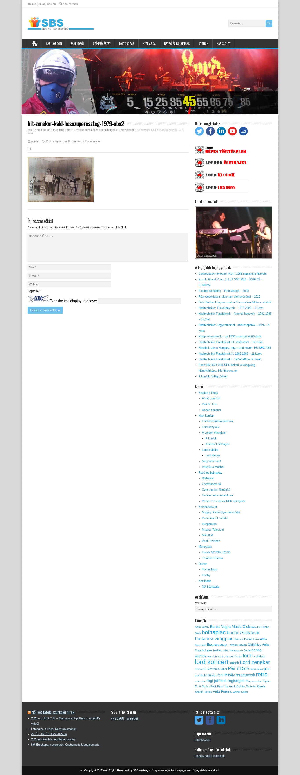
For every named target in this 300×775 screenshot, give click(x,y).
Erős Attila (260, 639)
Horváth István (215, 656)
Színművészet (102, 43)
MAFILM (207, 535)
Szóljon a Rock (208, 392)
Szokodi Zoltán (234, 686)
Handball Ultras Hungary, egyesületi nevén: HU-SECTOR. (235, 347)
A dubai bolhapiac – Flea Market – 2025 (224, 290)
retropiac (200, 681)
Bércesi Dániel (243, 639)
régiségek (236, 681)
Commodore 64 (211, 484)
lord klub (258, 656)
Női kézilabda (210, 586)
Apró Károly (202, 627)
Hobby (206, 575)
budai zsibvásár (243, 632)
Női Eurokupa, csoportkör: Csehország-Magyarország (65, 744)
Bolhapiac (208, 478)
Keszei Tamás (233, 656)
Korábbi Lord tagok (218, 444)
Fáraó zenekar (211, 398)
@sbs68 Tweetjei (124, 718)
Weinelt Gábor (240, 692)
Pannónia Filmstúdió (215, 518)
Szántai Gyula (255, 686)
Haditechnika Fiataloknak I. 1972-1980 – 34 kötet (230, 359)
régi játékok (216, 681)
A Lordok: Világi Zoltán (213, 376)
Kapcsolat (224, 43)
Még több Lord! (211, 461)
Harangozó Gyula (240, 650)
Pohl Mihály (225, 675)
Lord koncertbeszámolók (217, 421)
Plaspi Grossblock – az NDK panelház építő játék (230, 336)
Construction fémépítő (216, 489)
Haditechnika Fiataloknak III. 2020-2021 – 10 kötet (231, 342)
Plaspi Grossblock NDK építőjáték (224, 501)
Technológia (209, 569)
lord (247, 656)
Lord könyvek (210, 427)
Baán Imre (256, 627)
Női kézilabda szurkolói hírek (53, 712)
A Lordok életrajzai (214, 432)
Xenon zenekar (211, 410)
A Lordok (211, 438)
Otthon (203, 43)
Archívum (201, 602)
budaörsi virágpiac (214, 638)
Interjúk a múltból (213, 467)
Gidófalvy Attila (258, 645)
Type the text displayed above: (73, 301)
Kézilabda (149, 43)
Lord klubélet (210, 449)
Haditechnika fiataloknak (217, 495)
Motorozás (126, 43)
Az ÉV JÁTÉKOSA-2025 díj (49, 734)
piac (267, 668)
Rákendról (77, 43)
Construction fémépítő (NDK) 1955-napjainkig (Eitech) (233, 273)
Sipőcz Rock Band (213, 686)
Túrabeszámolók (212, 558)
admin (35, 141)
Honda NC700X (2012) (216, 552)
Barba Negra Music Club (230, 626)
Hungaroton (209, 524)
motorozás (200, 669)
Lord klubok (213, 455)
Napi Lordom (54, 43)
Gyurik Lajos (203, 650)
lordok (234, 663)
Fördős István (237, 645)
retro (261, 674)
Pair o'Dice (238, 668)
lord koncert (211, 661)
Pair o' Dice (209, 404)
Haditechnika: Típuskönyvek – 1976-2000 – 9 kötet (231, 308)
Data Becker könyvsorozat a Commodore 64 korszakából (235, 302)
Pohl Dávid (208, 675)
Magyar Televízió (213, 529)
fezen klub (200, 645)
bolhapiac (214, 632)
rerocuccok (245, 675)
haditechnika (221, 650)
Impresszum (202, 739)
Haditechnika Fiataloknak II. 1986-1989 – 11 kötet (230, 353)
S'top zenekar (254, 681)
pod (197, 675)
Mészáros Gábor (217, 669)
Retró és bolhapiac (177, 43)
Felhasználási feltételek (210, 755)
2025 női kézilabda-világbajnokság (53, 739)
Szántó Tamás (203, 691)
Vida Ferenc (222, 691)
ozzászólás (93, 141)
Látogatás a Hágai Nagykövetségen (53, 728)
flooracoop (217, 644)
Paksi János (256, 669)
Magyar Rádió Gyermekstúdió (221, 512)
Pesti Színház (211, 541)
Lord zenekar (255, 662)
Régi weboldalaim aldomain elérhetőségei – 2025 (229, 296)
